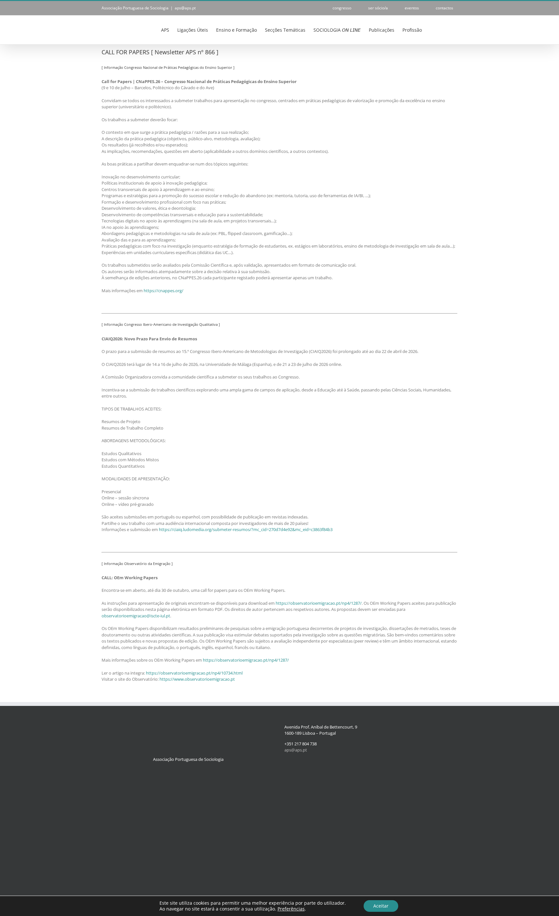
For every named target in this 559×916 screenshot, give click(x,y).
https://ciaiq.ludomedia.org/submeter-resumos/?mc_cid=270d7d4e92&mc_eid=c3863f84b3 (246, 529)
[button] (447, 29)
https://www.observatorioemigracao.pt (197, 679)
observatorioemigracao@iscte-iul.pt (136, 616)
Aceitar (381, 906)
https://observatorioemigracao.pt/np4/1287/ (319, 603)
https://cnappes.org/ (163, 290)
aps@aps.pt (185, 8)
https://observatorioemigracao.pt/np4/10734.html (194, 673)
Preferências (291, 909)
